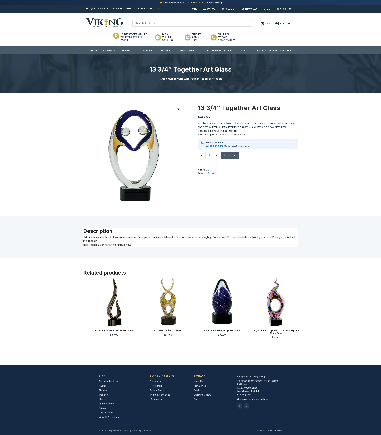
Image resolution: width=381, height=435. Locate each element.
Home (193, 9)
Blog (267, 9)
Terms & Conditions (160, 394)
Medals (165, 50)
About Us (209, 9)
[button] (178, 109)
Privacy (260, 430)
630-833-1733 (198, 2)
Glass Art (183, 78)
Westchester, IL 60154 (133, 37)
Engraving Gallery (280, 50)
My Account (156, 399)
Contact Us (284, 9)
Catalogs (227, 9)
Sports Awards (188, 50)
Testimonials (249, 9)
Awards (107, 50)
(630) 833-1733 (100, 8)
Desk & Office (106, 412)
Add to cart (230, 155)
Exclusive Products (219, 50)
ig (246, 406)
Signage (261, 50)
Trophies (146, 50)
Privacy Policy (157, 390)
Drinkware (104, 408)
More (244, 50)
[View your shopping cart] (266, 23)
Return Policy (156, 385)
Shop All (95, 50)
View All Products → (109, 417)
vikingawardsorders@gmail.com (137, 8)
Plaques (126, 50)
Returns (278, 430)
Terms (269, 430)
